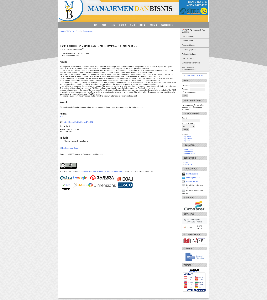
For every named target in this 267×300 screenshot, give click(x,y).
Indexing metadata (193, 178)
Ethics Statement (188, 36)
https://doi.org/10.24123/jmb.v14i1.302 (78, 122)
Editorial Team (187, 41)
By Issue (187, 137)
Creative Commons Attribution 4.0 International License (103, 171)
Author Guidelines (189, 54)
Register (122, 25)
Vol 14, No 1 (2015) (73, 31)
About (104, 25)
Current (142, 25)
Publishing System (189, 50)
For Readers (189, 150)
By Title (187, 141)
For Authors (188, 152)
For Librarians (189, 154)
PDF (61, 116)
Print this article (192, 174)
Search (132, 25)
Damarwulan (88, 31)
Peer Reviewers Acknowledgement (189, 68)
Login (113, 25)
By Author (188, 139)
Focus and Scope (188, 45)
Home (96, 25)
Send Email (199, 227)
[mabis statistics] (194, 270)
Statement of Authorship (191, 63)
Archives (153, 25)
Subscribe (188, 164)
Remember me (190, 93)
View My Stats (194, 272)
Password (186, 89)
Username (186, 86)
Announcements (167, 25)
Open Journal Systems (193, 75)
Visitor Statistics (188, 59)
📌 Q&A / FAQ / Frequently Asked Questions (194, 31)
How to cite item (192, 181)
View (186, 162)
